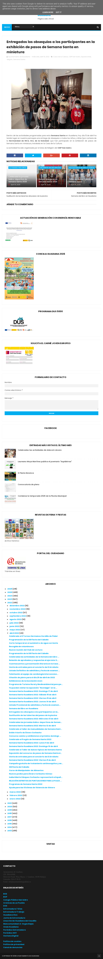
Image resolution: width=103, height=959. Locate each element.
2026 (9, 589)
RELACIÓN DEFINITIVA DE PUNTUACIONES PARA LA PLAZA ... (35, 780)
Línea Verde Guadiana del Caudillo (19, 921)
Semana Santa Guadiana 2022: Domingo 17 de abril (33, 691)
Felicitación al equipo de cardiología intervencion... (33, 674)
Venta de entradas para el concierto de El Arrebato (33, 667)
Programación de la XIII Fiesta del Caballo (29, 639)
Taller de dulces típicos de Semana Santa (81, 180)
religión (9, 59)
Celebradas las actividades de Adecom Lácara (39, 450)
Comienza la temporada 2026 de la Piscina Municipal (42, 496)
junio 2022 (15, 626)
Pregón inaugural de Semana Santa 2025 (48, 180)
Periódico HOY (10, 933)
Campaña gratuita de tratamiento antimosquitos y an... (36, 763)
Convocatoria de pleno (28, 484)
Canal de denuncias (12, 947)
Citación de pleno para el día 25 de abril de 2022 (32, 677)
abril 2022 (14, 633)
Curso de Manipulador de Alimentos (26, 770)
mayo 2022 (15, 629)
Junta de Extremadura (14, 918)
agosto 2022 (16, 619)
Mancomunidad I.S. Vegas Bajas (18, 924)
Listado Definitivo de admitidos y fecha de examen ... (34, 670)
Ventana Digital (10, 936)
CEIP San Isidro (74, 57)
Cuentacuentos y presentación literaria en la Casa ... (34, 663)
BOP (5, 897)
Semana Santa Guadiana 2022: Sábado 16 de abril (32, 694)
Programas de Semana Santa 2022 (25, 784)
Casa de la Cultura (60, 57)
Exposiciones (86, 57)
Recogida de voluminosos (21, 646)
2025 (9, 592)
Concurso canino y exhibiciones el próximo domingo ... (35, 736)
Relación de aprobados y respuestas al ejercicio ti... (33, 660)
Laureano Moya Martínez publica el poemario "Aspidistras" (45, 461)
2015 (9, 823)
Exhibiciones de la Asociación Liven (25, 681)
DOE (5, 906)
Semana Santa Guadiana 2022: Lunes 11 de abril (31, 743)
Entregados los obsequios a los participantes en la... (34, 712)
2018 (9, 813)
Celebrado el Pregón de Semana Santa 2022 (30, 739)
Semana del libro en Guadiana (23, 708)
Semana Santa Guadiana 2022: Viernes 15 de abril (32, 698)
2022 (9, 602)
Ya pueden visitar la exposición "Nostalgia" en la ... (33, 688)
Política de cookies (12, 941)
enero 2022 (15, 799)
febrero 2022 (16, 795)
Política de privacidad (13, 944)
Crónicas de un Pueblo (14, 903)
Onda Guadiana (10, 927)
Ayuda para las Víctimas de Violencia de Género (32, 787)
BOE (5, 894)
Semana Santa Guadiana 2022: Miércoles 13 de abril (33, 718)
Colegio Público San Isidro (15, 900)
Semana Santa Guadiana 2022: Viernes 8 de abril (32, 760)
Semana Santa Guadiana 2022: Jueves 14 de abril (32, 701)
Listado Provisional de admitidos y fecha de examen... (35, 705)
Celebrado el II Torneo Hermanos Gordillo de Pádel (33, 636)
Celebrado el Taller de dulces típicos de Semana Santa (35, 749)
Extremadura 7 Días (12, 909)
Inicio (7, 27)
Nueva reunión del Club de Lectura (25, 650)
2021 (9, 803)
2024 (10, 596)
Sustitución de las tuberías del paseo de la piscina (33, 715)
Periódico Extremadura (14, 930)
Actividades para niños (17, 168)
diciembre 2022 (17, 605)
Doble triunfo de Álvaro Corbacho (25, 732)
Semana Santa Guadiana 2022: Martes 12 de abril (32, 725)
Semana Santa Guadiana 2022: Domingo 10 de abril (33, 746)
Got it (59, 12)
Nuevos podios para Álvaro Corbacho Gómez (30, 774)
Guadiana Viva (10, 915)
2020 (10, 806)
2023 (9, 599)
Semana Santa (19, 59)
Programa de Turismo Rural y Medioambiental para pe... (36, 684)
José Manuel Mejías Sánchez (50, 168)
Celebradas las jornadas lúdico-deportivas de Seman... (35, 722)
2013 (9, 830)
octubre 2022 (16, 612)
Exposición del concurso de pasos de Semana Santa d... (35, 753)
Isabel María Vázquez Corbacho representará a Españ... (36, 777)
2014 (9, 827)
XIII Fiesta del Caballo (19, 767)
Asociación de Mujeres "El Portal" (82, 168)
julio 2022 (14, 623)
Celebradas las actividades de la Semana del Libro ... (34, 657)
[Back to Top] (99, 956)
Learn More (47, 12)
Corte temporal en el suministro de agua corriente (33, 643)
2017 (9, 817)
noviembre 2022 (18, 609)
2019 (9, 810)
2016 (9, 820)
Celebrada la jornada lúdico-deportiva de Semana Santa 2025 (18, 179)
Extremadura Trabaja (13, 912)
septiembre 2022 (18, 616)
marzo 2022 (15, 792)
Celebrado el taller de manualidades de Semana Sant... (35, 729)
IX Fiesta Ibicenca (26, 473)
